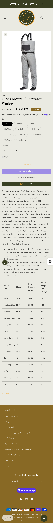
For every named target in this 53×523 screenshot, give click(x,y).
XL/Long (9, 140)
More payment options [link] (26, 177)
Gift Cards (9, 438)
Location (8, 466)
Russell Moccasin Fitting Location (19, 449)
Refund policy (18, 517)
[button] (5, 17)
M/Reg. (21, 124)
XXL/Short (37, 135)
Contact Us (9, 460)
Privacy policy (29, 517)
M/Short (23, 135)
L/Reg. (33, 124)
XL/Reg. (9, 129)
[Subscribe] (40, 481)
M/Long (23, 140)
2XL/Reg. (23, 129)
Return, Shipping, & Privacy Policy (19, 433)
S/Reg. (8, 124)
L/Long (36, 129)
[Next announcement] (48, 4)
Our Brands (10, 427)
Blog (7, 422)
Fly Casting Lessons (13, 455)
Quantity (5, 146)
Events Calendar (12, 416)
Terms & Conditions (13, 444)
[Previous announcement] (4, 4)
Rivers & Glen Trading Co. (25, 514)
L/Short (9, 135)
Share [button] (7, 394)
